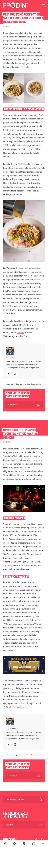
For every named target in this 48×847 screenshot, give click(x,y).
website (20, 332)
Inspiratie (6, 26)
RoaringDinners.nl (20, 707)
